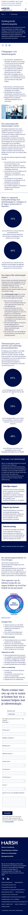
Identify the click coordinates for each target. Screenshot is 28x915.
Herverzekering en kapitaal (9, 850)
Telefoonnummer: (7, 753)
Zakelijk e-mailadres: (8, 738)
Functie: (4, 785)
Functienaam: (6, 769)
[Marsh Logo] (9, 843)
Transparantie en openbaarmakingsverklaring (13, 889)
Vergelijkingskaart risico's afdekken (10, 899)
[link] (3, 45)
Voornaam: (5, 722)
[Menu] (25, 9)
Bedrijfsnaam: (6, 746)
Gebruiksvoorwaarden (7, 882)
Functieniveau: (6, 777)
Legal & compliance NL (7, 904)
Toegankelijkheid (18, 882)
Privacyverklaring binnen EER (8, 887)
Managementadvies (7, 856)
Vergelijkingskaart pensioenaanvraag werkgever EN (14, 902)
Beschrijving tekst (5, 617)
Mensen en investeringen (9, 853)
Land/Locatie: (6, 761)
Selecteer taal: (11, 711)
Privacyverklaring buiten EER (8, 885)
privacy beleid (9, 821)
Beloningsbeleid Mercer (7, 892)
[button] (26, 3)
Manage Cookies (5, 906)
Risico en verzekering (7, 847)
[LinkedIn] (8, 878)
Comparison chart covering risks (9, 894)
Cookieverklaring (19, 892)
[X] (3, 878)
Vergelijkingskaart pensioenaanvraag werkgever (13, 897)
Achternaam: (6, 730)
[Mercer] (6, 9)
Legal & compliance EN (20, 904)
